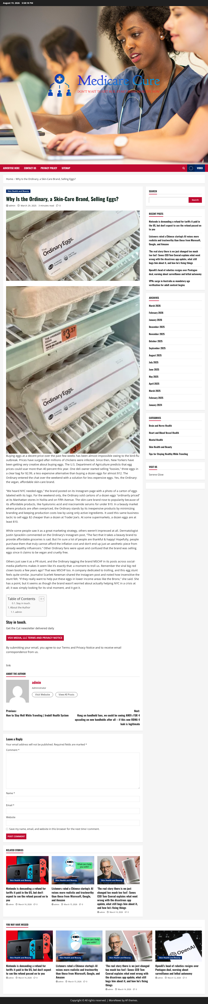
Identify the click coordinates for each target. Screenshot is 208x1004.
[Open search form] (184, 168)
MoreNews (115, 1000)
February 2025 (156, 398)
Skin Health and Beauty (18, 191)
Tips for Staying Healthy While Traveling (168, 454)
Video (200, 168)
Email (10, 805)
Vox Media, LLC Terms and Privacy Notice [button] (35, 637)
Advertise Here (11, 168)
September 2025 (157, 348)
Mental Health (156, 440)
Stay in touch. (23, 603)
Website (10, 817)
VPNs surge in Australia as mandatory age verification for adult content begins (169, 283)
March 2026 (155, 305)
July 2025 (153, 362)
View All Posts (66, 694)
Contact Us (30, 168)
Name (10, 793)
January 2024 (155, 405)
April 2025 (154, 383)
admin (12, 205)
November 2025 (157, 334)
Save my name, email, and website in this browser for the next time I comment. (54, 829)
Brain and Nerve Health (160, 425)
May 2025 (153, 376)
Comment (12, 750)
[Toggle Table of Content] (40, 598)
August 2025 (155, 355)
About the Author (20, 607)
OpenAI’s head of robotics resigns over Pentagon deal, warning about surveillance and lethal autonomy (175, 272)
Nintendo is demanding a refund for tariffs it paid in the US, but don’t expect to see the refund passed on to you (27, 894)
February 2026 (156, 312)
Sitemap (66, 168)
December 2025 (157, 327)
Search (153, 191)
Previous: (37, 713)
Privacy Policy (49, 168)
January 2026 (155, 319)
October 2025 (155, 341)
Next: (107, 717)
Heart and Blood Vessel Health (164, 432)
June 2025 (154, 369)
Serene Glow (156, 474)
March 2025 (154, 390)
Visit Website (42, 694)
